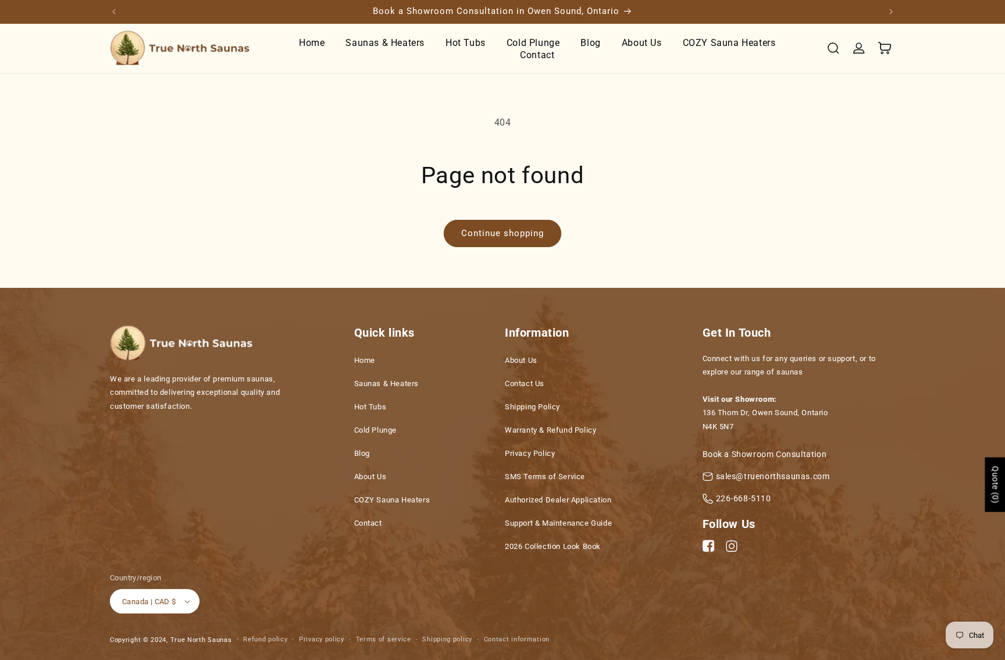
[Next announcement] (891, 12)
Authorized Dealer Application (558, 499)
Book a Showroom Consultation (765, 454)
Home (364, 360)
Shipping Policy (532, 406)
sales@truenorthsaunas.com (773, 476)
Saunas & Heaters (386, 383)
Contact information (517, 639)
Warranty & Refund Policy (550, 430)
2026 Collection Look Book (553, 546)
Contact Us (524, 383)
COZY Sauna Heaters (392, 499)
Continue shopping (502, 233)
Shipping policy (447, 639)
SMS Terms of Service (545, 476)
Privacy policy (321, 639)
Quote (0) (995, 484)
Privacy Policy (530, 453)
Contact (368, 523)
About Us (370, 476)
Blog (362, 453)
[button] (833, 48)
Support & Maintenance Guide (558, 523)
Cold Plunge (375, 430)
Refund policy (265, 639)
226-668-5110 (743, 498)
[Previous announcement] (114, 12)
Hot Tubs (370, 406)
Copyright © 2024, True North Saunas (171, 640)
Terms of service (383, 639)
